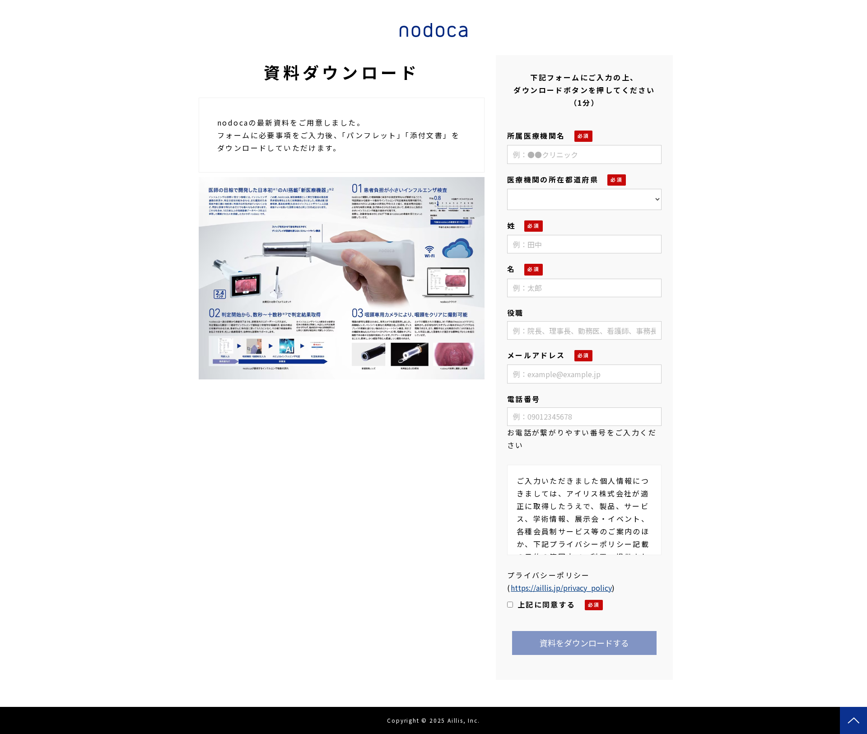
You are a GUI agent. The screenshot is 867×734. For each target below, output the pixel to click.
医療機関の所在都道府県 (552, 179)
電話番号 (524, 398)
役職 (515, 312)
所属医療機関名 (536, 135)
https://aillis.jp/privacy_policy (561, 587)
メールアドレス (536, 355)
